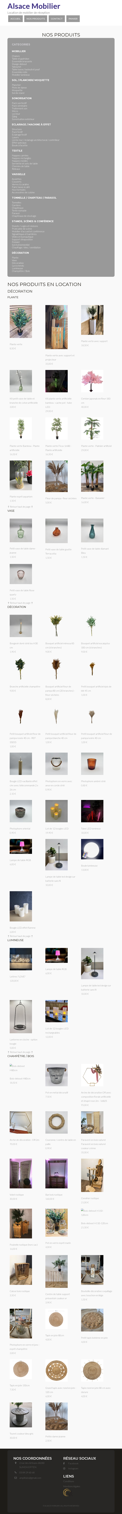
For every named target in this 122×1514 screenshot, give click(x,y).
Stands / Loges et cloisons (25, 226)
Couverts (16, 181)
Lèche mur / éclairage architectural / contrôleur (36, 139)
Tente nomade (19, 210)
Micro (15, 111)
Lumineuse (17, 268)
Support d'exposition (22, 239)
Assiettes (16, 178)
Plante (15, 257)
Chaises (16, 55)
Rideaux (16, 168)
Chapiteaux (17, 207)
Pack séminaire (19, 105)
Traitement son (19, 108)
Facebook (73, 1463)
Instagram (73, 1468)
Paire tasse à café (21, 187)
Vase (14, 260)
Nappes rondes (20, 160)
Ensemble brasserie (22, 61)
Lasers (15, 137)
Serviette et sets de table (25, 163)
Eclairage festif (19, 134)
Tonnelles (16, 202)
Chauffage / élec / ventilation (26, 247)
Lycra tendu (18, 265)
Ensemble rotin (19, 72)
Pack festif (17, 131)
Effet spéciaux (19, 142)
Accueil (15, 18)
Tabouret (16, 66)
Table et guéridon (20, 58)
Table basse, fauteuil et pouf (26, 69)
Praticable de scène (22, 228)
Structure (17, 129)
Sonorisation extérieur (23, 119)
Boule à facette (20, 145)
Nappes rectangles (21, 158)
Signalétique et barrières (24, 234)
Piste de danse (19, 87)
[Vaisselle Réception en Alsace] (68, 1492)
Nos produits (35, 18)
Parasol (15, 213)
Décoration (18, 262)
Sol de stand (18, 92)
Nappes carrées (20, 155)
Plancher (16, 84)
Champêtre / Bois (21, 270)
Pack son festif (19, 103)
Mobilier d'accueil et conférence (28, 231)
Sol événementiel (20, 244)
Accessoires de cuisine (23, 192)
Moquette (17, 90)
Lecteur (16, 113)
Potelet (16, 242)
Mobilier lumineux (21, 74)
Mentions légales (71, 1486)
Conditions (68, 1481)
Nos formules (19, 189)
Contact (57, 18)
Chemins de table (20, 166)
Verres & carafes (20, 184)
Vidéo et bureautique (22, 236)
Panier (73, 18)
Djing (14, 116)
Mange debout (19, 64)
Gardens (16, 205)
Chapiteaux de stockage (24, 215)
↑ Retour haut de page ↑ (20, 506)
